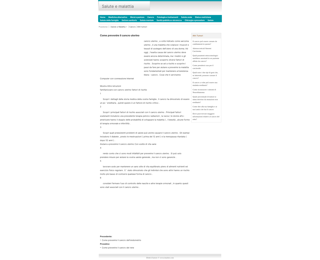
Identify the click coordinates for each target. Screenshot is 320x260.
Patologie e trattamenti (167, 17)
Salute (211, 20)
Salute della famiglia (109, 20)
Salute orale (186, 17)
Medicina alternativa (117, 17)
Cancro (150, 17)
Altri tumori (142, 27)
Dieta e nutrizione (203, 17)
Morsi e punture (137, 17)
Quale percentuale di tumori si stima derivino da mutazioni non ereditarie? (205, 99)
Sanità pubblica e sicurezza (169, 20)
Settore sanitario (129, 20)
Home (102, 17)
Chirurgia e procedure (195, 20)
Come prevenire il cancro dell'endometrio (121, 240)
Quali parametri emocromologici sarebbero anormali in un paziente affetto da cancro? (206, 58)
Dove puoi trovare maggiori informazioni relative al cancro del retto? (206, 116)
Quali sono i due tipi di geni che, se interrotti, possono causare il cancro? (205, 75)
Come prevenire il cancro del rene (118, 247)
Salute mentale (147, 20)
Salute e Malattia (118, 27)
